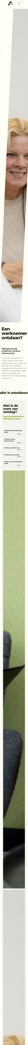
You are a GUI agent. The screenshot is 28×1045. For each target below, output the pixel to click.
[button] (14, 432)
